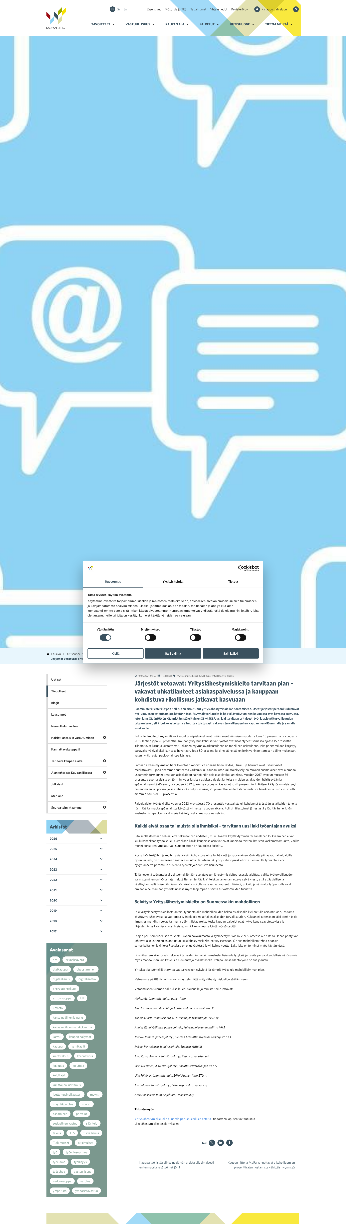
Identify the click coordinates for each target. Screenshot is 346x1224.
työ (55, 1152)
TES (72, 1133)
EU (82, 998)
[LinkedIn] (220, 1143)
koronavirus (85, 1056)
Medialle (57, 796)
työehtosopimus (76, 1152)
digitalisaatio (87, 979)
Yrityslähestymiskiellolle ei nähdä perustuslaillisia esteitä (173, 1119)
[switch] (150, 637)
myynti (94, 1094)
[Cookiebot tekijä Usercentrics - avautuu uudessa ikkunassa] (241, 568)
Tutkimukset (61, 1142)
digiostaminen (85, 969)
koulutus (58, 1065)
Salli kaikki (230, 653)
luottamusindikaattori (67, 1094)
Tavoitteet (100, 24)
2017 (53, 931)
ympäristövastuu (86, 1191)
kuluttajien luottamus (67, 1085)
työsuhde (59, 1171)
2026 (53, 838)
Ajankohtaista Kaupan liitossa (71, 772)
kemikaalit (78, 1046)
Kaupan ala (174, 24)
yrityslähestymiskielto (223, 675)
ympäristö (59, 1191)
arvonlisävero (75, 959)
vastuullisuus (82, 1171)
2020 (53, 900)
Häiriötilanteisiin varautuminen (72, 737)
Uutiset (56, 679)
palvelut (81, 1113)
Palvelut (207, 24)
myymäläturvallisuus (187, 675)
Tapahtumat (198, 9)
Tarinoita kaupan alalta (66, 761)
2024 (53, 859)
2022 (53, 879)
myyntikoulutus (63, 1104)
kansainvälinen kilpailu (68, 1017)
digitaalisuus (61, 979)
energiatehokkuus (64, 988)
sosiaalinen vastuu (65, 1123)
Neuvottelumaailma (64, 726)
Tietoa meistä (276, 24)
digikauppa (60, 969)
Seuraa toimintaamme (66, 807)
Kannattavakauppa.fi (65, 749)
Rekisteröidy (239, 9)
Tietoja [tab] (233, 581)
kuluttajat (59, 1075)
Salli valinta (173, 653)
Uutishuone (240, 24)
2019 (53, 910)
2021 (53, 890)
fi (112, 9)
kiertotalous (60, 1056)
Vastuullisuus (138, 24)
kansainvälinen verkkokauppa (72, 1027)
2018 (53, 921)
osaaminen (60, 1113)
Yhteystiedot (218, 9)
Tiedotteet (166, 675)
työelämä (59, 1162)
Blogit (55, 703)
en (125, 9)
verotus (85, 1181)
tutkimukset (85, 1142)
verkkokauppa (62, 1181)
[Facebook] (229, 1143)
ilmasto (58, 1008)
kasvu (56, 1036)
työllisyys (80, 1162)
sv (119, 9)
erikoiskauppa (62, 998)
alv (55, 959)
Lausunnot (58, 714)
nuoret (86, 1104)
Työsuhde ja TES (175, 9)
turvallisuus (204, 675)
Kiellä (115, 653)
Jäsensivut (154, 9)
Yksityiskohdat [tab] (173, 581)
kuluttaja (78, 1065)
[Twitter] (212, 1143)
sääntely (91, 1123)
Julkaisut (57, 784)
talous (57, 1133)
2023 (53, 869)
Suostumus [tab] (113, 581)
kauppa (58, 1046)
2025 (53, 849)
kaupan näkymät (80, 1036)
